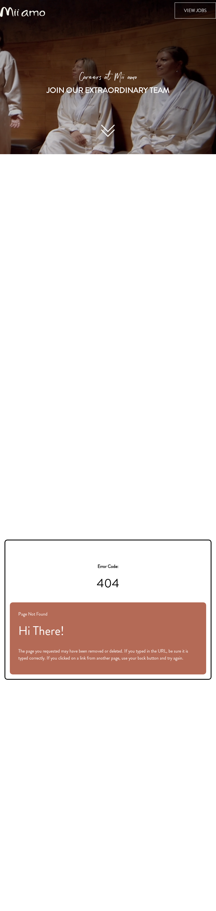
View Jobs (195, 10)
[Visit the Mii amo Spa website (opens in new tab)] (22, 11)
